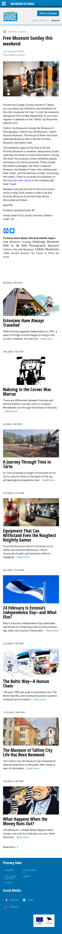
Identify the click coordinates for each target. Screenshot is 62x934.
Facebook (14, 900)
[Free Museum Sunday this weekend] (31, 78)
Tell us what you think (10, 877)
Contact (26, 876)
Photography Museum (44, 245)
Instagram (14, 906)
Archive (55, 20)
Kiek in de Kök (15, 245)
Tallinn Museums (47, 249)
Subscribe (9, 870)
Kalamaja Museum (46, 242)
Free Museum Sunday (17, 242)
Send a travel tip (41, 20)
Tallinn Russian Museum (16, 253)
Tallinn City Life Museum (18, 249)
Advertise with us (29, 871)
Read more (9, 847)
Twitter (30, 900)
